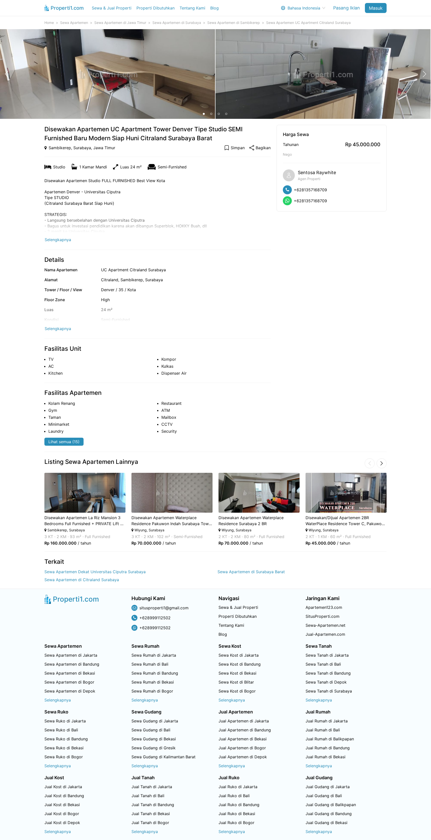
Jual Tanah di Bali (147, 795)
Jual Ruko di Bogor (236, 822)
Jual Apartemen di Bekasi (242, 738)
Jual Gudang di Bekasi (326, 822)
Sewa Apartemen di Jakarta (70, 655)
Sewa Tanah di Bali (323, 664)
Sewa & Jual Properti (111, 7)
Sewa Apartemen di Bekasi (69, 673)
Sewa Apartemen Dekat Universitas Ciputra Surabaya (95, 571)
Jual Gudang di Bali (324, 795)
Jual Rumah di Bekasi (325, 756)
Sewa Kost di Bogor (237, 691)
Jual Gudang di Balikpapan (331, 804)
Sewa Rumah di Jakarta (153, 655)
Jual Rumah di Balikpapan (330, 738)
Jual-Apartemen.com (325, 634)
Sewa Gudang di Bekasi (153, 738)
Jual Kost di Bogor (61, 813)
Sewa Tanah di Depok (326, 682)
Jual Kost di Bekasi (62, 804)
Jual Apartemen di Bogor (242, 747)
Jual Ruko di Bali (234, 795)
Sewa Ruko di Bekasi (64, 747)
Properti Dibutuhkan (155, 7)
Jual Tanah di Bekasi (150, 813)
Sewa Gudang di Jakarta (154, 720)
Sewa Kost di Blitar (236, 682)
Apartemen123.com (324, 607)
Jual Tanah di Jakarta (151, 786)
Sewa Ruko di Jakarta (65, 720)
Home (49, 22)
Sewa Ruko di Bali (61, 729)
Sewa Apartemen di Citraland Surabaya (81, 579)
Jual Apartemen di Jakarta (243, 720)
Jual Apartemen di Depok (242, 756)
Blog (214, 7)
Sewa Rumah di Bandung (154, 673)
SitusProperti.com (322, 616)
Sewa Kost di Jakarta (238, 655)
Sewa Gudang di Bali (150, 729)
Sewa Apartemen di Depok (69, 691)
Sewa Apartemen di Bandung (71, 664)
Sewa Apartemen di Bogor (69, 682)
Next (393, 509)
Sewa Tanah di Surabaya (329, 691)
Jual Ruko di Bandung (238, 804)
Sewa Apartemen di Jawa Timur (120, 22)
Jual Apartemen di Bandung (244, 729)
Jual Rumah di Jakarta (327, 720)
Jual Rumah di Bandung (328, 747)
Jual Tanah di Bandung (152, 804)
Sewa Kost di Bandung (239, 664)
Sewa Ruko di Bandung (66, 738)
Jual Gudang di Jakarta (328, 786)
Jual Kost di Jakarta (63, 786)
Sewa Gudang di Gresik (153, 747)
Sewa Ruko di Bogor (63, 756)
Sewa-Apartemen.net (325, 625)
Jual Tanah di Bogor (150, 822)
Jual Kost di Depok (62, 822)
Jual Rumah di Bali (323, 729)
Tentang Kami (192, 7)
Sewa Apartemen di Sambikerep (233, 22)
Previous (37, 509)
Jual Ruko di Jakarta (237, 786)
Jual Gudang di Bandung (329, 813)
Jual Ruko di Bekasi (236, 813)
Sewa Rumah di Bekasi (152, 682)
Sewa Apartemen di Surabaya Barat (251, 571)
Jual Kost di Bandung (64, 795)
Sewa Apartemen (74, 22)
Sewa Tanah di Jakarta (327, 655)
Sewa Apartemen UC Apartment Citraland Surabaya (308, 22)
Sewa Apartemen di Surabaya (176, 22)
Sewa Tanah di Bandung (328, 673)
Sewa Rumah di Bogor (152, 691)
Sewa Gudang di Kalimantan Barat (163, 756)
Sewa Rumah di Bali (149, 664)
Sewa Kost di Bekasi (237, 673)
